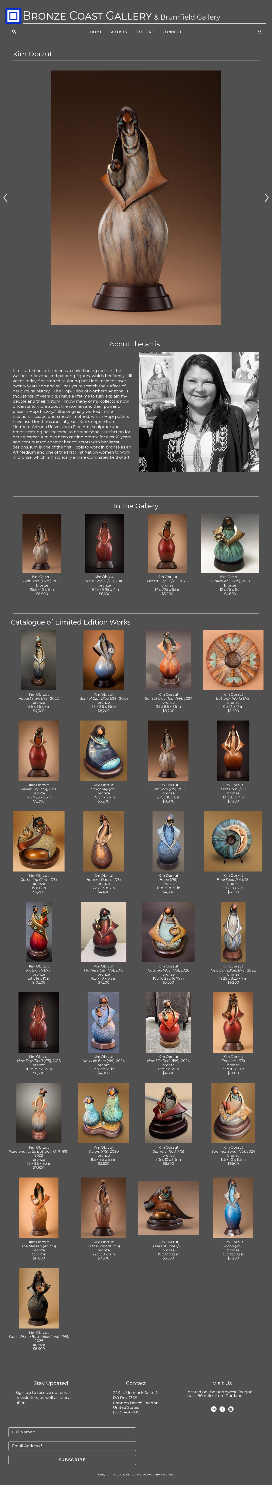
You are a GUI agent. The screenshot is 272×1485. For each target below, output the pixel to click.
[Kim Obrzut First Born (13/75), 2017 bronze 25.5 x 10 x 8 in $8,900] (136, 198)
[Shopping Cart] (259, 32)
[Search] (14, 32)
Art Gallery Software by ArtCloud (150, 1474)
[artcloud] (214, 1409)
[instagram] (231, 1409)
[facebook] (222, 1409)
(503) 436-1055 (127, 1412)
